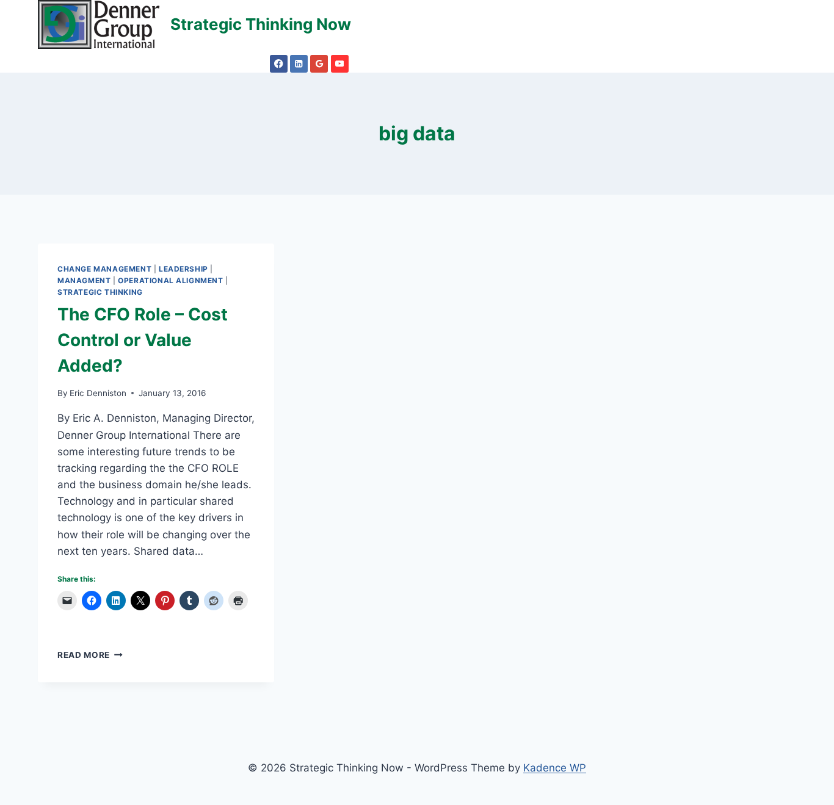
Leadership (183, 268)
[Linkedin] (299, 64)
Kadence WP (554, 768)
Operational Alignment (170, 280)
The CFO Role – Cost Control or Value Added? (142, 340)
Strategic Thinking (100, 292)
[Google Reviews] (319, 64)
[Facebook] (279, 64)
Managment (84, 280)
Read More (90, 655)
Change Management (104, 268)
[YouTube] (340, 64)
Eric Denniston (98, 393)
